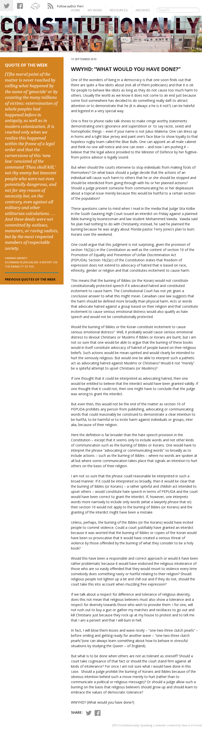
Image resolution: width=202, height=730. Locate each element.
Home (75, 10)
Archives (142, 10)
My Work (95, 10)
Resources (119, 10)
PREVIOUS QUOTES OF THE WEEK (30, 279)
